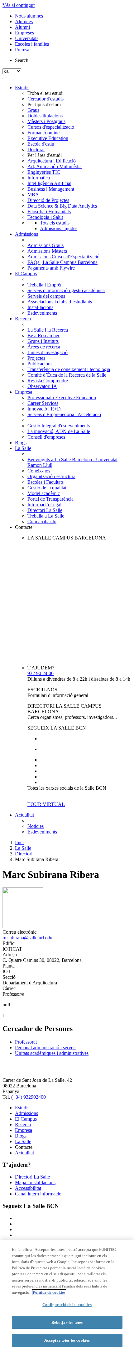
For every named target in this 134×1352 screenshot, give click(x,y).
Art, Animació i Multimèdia (54, 166)
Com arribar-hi (41, 521)
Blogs (20, 442)
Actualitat (24, 815)
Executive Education (47, 138)
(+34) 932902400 (28, 1097)
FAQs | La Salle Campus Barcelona (62, 262)
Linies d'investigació (47, 352)
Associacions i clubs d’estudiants (59, 301)
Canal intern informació (38, 1193)
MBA (33, 194)
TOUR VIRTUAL (46, 804)
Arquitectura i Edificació (51, 160)
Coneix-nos (38, 470)
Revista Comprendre (47, 380)
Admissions (26, 234)
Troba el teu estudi (45, 93)
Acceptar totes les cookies (67, 1340)
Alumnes (24, 21)
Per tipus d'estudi (44, 104)
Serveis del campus (46, 296)
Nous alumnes (29, 15)
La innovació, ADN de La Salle (58, 431)
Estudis (22, 87)
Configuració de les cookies (67, 1304)
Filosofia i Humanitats (49, 211)
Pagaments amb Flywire (51, 268)
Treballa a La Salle (45, 516)
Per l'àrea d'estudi (44, 155)
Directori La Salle (44, 510)
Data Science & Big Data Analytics (62, 206)
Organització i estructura (51, 476)
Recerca (23, 318)
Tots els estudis (54, 222)
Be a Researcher (43, 335)
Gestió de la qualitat (46, 487)
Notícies (35, 826)
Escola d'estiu (40, 144)
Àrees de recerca (43, 346)
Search (21, 60)
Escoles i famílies (32, 44)
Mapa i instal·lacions (35, 1182)
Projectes (36, 358)
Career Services (42, 403)
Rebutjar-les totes (67, 1322)
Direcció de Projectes (48, 200)
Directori (23, 853)
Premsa (22, 49)
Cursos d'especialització (50, 127)
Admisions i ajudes (58, 228)
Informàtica (38, 177)
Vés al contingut (18, 5)
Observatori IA (42, 386)
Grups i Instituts (43, 341)
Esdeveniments (42, 313)
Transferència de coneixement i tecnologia (68, 369)
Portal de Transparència (50, 499)
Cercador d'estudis (45, 98)
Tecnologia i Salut (45, 217)
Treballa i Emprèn (45, 284)
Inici (19, 842)
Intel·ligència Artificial (49, 183)
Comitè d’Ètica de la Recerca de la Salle (66, 375)
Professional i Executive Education (61, 397)
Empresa (23, 392)
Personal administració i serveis (45, 1047)
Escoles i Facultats (45, 482)
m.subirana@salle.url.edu (27, 937)
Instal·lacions (40, 307)
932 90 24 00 (40, 673)
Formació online (43, 132)
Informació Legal (44, 504)
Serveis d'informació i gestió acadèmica (66, 290)
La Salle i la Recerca (47, 330)
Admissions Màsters (47, 251)
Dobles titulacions (45, 115)
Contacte (23, 527)
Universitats (26, 38)
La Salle (23, 448)
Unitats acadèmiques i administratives (52, 1053)
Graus (33, 110)
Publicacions (39, 363)
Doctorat (36, 149)
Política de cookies (49, 1292)
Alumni (22, 27)
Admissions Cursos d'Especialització (63, 256)
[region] (67, 1296)
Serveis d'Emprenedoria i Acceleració (64, 414)
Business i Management (50, 189)
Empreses (24, 32)
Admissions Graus (45, 245)
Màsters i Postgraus (46, 121)
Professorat (26, 1042)
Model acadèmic (43, 493)
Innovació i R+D (44, 408)
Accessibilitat (28, 1188)
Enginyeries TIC (43, 172)
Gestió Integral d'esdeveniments (58, 425)
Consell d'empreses (46, 437)
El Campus (26, 273)
